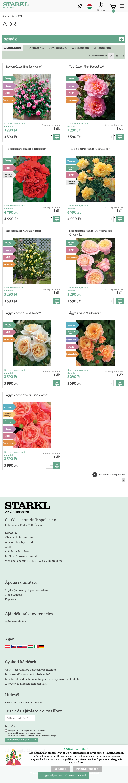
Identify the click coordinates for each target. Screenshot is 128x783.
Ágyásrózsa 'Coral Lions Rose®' (27, 395)
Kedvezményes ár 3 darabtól (14, 207)
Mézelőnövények (8, 414)
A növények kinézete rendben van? (26, 683)
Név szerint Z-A (58, 47)
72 (123, 55)
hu (89, 6)
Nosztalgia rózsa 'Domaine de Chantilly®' (90, 232)
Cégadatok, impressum (19, 537)
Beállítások (60, 769)
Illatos (8, 86)
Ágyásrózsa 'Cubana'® (85, 313)
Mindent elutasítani (87, 769)
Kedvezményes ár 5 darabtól (14, 125)
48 (117, 55)
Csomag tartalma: (51, 125)
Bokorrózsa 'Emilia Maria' (24, 66)
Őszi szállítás (8, 100)
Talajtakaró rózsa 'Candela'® (89, 148)
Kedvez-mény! (8, 79)
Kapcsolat (11, 532)
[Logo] (15, 6)
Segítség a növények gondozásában (26, 590)
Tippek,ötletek (13, 594)
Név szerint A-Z (35, 47)
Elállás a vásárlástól (17, 551)
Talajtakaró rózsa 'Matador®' (26, 148)
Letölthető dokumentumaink (22, 556)
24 (111, 55)
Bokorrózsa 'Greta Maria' (24, 230)
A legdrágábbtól (102, 47)
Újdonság (71, 161)
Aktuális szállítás (8, 175)
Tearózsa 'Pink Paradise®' (87, 66)
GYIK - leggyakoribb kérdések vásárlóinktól (31, 669)
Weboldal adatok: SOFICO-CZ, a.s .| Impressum (33, 560)
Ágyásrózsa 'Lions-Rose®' (23, 313)
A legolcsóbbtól (80, 47)
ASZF (8, 546)
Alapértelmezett (12, 47)
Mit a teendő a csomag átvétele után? (27, 674)
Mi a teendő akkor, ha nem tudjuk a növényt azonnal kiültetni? (43, 679)
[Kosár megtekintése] (113, 7)
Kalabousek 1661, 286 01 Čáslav (23, 525)
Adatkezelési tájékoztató (19, 542)
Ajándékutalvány (15, 621)
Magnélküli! (71, 339)
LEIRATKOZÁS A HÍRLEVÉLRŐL (23, 702)
